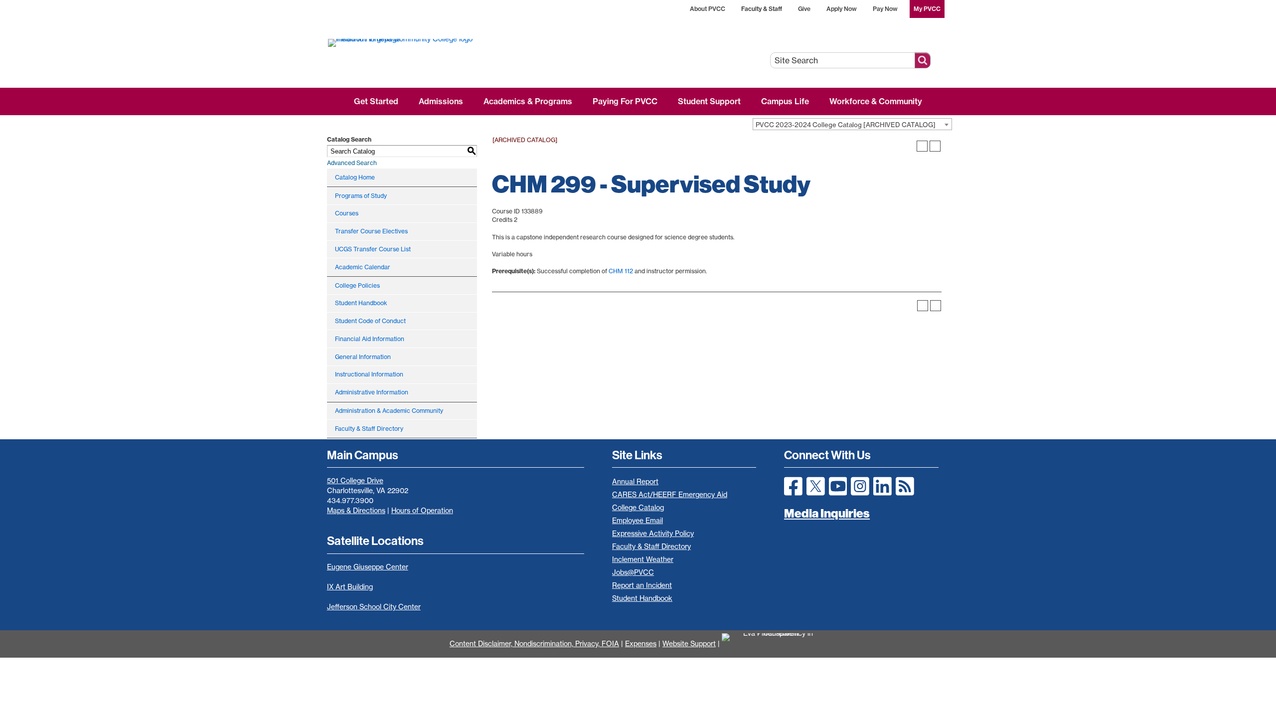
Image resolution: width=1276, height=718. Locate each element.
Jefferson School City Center (374, 606)
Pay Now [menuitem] (885, 8)
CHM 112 (621, 271)
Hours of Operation (422, 510)
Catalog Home (355, 177)
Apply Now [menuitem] (841, 8)
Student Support (709, 101)
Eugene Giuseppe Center (367, 566)
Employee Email (637, 520)
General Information (363, 356)
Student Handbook (361, 303)
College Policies (357, 285)
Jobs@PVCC (633, 572)
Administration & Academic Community (389, 410)
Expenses (640, 643)
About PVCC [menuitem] (707, 8)
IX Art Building (350, 586)
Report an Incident (642, 585)
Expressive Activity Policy (653, 533)
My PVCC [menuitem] (927, 8)
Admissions (441, 101)
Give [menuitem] (804, 8)
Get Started (376, 101)
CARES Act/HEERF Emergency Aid (669, 494)
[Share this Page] (909, 146)
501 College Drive (355, 480)
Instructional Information (369, 374)
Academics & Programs (527, 101)
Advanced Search (352, 163)
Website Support (689, 643)
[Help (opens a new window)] (935, 146)
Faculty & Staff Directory (369, 428)
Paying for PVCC (625, 101)
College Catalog (638, 507)
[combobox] (852, 124)
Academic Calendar (362, 267)
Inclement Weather (642, 559)
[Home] (437, 42)
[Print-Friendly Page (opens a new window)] (922, 146)
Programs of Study (361, 195)
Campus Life (785, 101)
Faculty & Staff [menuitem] (761, 8)
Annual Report (635, 481)
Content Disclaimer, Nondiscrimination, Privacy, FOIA (534, 643)
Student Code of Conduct (370, 321)
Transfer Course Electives (371, 231)
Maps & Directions (356, 510)
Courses (346, 213)
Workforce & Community (875, 101)
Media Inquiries (827, 513)
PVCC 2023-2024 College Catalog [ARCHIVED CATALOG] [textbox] (846, 125)
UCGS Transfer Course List (373, 249)
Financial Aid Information (369, 339)
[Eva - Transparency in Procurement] (774, 643)
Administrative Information (371, 392)
